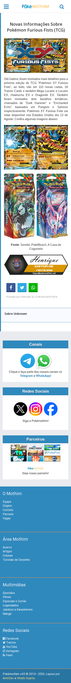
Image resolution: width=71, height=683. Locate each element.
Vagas (7, 518)
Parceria (8, 514)
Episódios (9, 593)
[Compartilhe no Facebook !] (10, 287)
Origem (7, 505)
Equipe (7, 501)
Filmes (7, 597)
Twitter (10, 642)
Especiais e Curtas (14, 601)
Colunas (8, 555)
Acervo (7, 547)
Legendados (11, 605)
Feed (8, 655)
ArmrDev (8, 678)
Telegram (26, 376)
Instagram (12, 651)
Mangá (7, 613)
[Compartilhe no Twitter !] (22, 287)
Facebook (12, 638)
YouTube (11, 647)
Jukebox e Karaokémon (18, 609)
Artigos (7, 551)
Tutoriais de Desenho (16, 559)
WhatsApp (43, 376)
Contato (8, 510)
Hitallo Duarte (26, 678)
